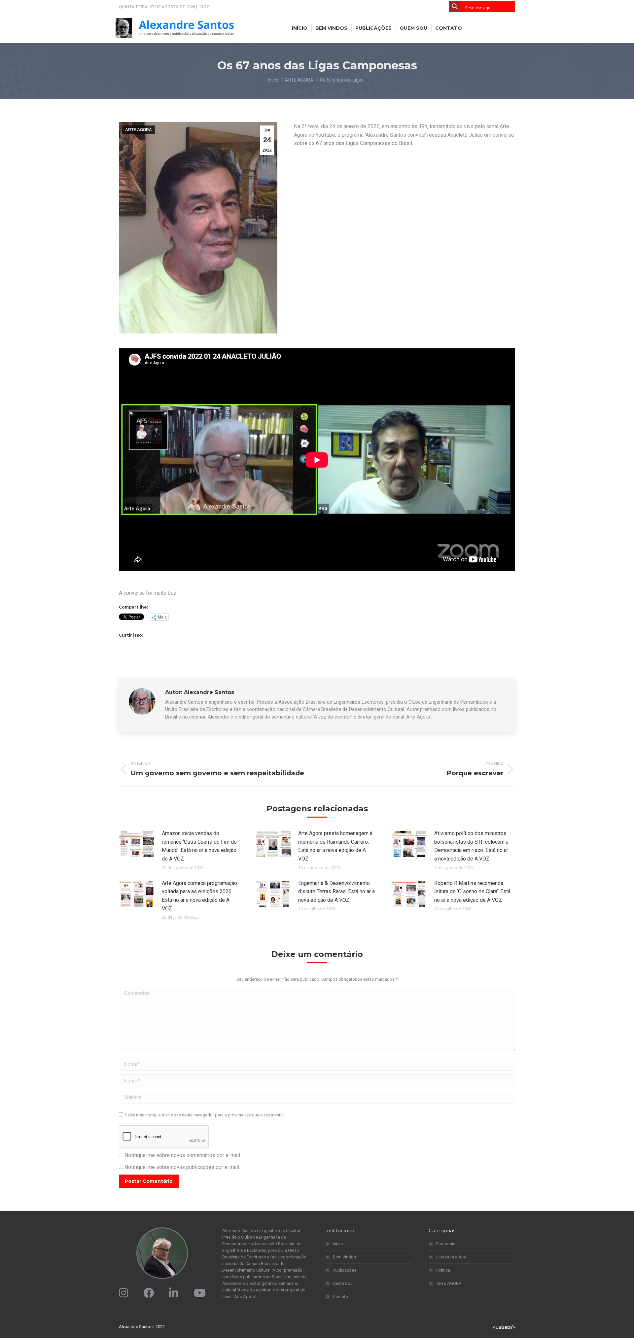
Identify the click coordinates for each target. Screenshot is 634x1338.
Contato (340, 1296)
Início (338, 1243)
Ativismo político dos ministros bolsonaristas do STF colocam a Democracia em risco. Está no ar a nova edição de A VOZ (471, 846)
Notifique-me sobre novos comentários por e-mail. (182, 1155)
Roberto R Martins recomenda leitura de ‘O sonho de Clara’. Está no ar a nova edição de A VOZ (472, 891)
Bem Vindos (344, 1256)
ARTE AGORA (138, 129)
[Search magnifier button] (454, 6)
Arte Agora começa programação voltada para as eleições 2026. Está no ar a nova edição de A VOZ (199, 896)
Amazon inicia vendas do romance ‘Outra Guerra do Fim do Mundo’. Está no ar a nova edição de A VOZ (199, 846)
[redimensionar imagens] (137, 844)
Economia (445, 1243)
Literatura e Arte (451, 1256)
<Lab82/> (504, 1327)
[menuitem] (300, 28)
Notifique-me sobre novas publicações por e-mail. (182, 1167)
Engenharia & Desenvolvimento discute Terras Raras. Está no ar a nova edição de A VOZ (336, 891)
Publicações (344, 1270)
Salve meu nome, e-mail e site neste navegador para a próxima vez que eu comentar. (205, 1114)
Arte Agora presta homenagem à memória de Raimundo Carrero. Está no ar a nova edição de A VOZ (335, 846)
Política (443, 1270)
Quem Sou (343, 1283)
